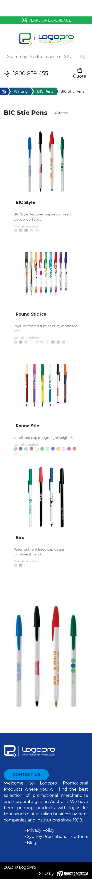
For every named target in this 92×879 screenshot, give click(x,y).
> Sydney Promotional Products (56, 836)
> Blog (30, 842)
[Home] (46, 42)
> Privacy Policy (39, 830)
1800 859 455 (30, 73)
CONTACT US (26, 774)
